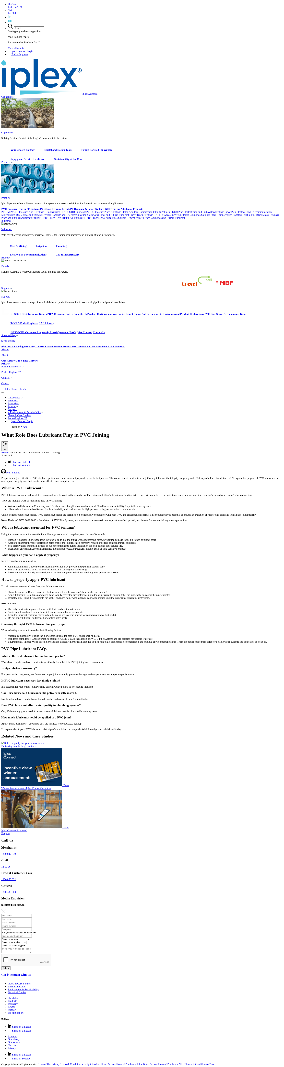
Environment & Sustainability (23, 989)
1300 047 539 (8, 854)
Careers (12, 1045)
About (5, 349)
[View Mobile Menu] (2, 392)
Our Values (14, 1042)
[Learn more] (4, 446)
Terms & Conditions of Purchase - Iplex (121, 1064)
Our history (14, 1039)
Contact (5, 377)
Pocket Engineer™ (11, 366)
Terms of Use (44, 1064)
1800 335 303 (8, 892)
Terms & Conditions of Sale (200, 1064)
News (24, 427)
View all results (16, 48)
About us (12, 1036)
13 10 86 (6, 866)
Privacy (12, 1048)
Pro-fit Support (15, 1012)
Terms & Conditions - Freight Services (80, 1064)
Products (5, 162)
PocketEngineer (19, 54)
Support (5, 288)
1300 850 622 (8, 879)
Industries (6, 220)
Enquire (16, 472)
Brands (5, 257)
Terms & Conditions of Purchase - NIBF (164, 1064)
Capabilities (7, 96)
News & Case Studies (19, 983)
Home (4, 452)
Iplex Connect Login (22, 51)
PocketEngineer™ (17, 418)
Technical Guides (17, 992)
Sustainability (8, 335)
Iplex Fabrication (16, 986)
